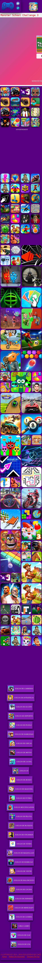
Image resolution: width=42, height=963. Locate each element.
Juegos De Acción (24, 707)
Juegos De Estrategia (24, 698)
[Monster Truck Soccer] (15, 106)
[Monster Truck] (5, 116)
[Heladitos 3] (15, 243)
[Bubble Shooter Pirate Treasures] (15, 126)
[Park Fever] (25, 126)
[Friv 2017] (18, 5)
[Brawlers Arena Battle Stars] (25, 192)
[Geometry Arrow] (5, 202)
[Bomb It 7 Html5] (15, 212)
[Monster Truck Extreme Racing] (15, 96)
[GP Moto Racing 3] (35, 182)
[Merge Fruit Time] (5, 233)
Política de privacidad (17, 956)
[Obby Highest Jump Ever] (15, 192)
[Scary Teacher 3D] (35, 222)
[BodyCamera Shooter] (25, 182)
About (4, 956)
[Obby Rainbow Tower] (25, 233)
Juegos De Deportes (24, 716)
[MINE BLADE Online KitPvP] (35, 126)
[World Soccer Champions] (5, 212)
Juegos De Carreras (24, 688)
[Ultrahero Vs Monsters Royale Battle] (5, 96)
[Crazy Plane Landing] (25, 212)
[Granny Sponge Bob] (25, 116)
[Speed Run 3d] (5, 222)
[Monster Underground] (25, 106)
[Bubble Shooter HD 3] (35, 233)
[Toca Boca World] (5, 243)
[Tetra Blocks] (15, 116)
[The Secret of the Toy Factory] (5, 126)
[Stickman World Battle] (25, 202)
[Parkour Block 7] (35, 192)
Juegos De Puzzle (24, 725)
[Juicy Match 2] (15, 222)
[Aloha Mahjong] (33, 11)
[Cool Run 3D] (5, 182)
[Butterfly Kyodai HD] (35, 212)
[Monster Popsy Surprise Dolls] (35, 96)
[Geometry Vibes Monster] (25, 96)
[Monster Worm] (5, 106)
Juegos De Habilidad (24, 734)
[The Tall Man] (15, 233)
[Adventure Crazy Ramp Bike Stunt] (35, 202)
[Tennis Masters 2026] (25, 222)
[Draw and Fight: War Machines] (15, 202)
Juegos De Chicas (24, 743)
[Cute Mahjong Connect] (35, 116)
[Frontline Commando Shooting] (5, 192)
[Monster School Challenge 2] (35, 106)
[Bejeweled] (15, 182)
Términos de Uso (33, 956)
